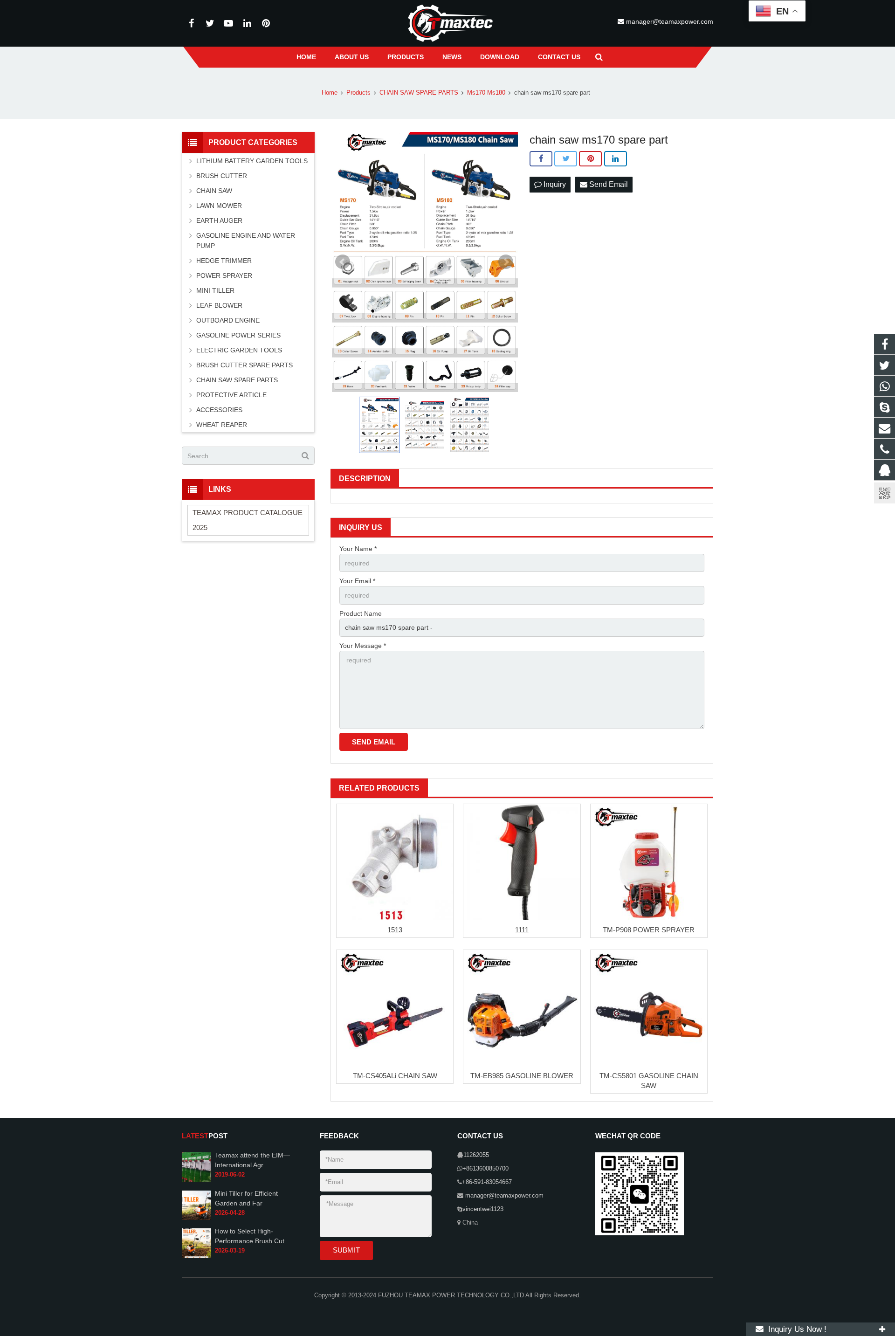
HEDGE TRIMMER (224, 260)
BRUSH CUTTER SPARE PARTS (244, 365)
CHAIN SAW (214, 190)
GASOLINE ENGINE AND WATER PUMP (245, 240)
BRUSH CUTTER (221, 175)
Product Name (360, 613)
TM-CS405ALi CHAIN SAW (395, 1076)
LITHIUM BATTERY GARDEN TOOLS (252, 161)
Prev (342, 262)
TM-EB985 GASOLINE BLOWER (521, 1076)
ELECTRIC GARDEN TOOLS (239, 350)
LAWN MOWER (219, 205)
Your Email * (357, 581)
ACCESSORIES (219, 409)
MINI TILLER (215, 290)
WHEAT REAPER (221, 424)
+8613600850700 (485, 1168)
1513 (394, 930)
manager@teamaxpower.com (668, 21)
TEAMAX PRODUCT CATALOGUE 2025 (248, 520)
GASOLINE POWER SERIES (238, 335)
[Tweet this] (565, 159)
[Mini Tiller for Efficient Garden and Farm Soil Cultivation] (196, 1218)
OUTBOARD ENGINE (228, 320)
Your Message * (362, 645)
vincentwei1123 (482, 1209)
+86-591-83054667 (487, 1182)
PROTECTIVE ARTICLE (231, 395)
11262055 (476, 1155)
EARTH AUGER (219, 220)
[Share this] (541, 159)
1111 (522, 930)
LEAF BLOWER (219, 305)
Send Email (607, 184)
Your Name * (358, 548)
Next (505, 262)
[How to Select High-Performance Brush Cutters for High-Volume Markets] (196, 1256)
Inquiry (554, 184)
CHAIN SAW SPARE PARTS (237, 380)
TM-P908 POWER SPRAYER (649, 930)
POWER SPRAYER (224, 275)
